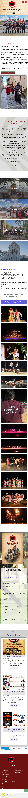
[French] (24, 2)
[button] (14, 13)
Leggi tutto (14, 668)
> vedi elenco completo (10, 577)
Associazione (5, 770)
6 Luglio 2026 (6, 732)
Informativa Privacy (19, 770)
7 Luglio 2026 (6, 695)
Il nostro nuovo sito (14, 656)
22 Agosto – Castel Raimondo (17, 748)
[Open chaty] (4, 794)
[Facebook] (12, 765)
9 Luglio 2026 (6, 658)
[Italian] (26, 2)
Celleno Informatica (18, 794)
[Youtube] (14, 765)
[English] (22, 2)
